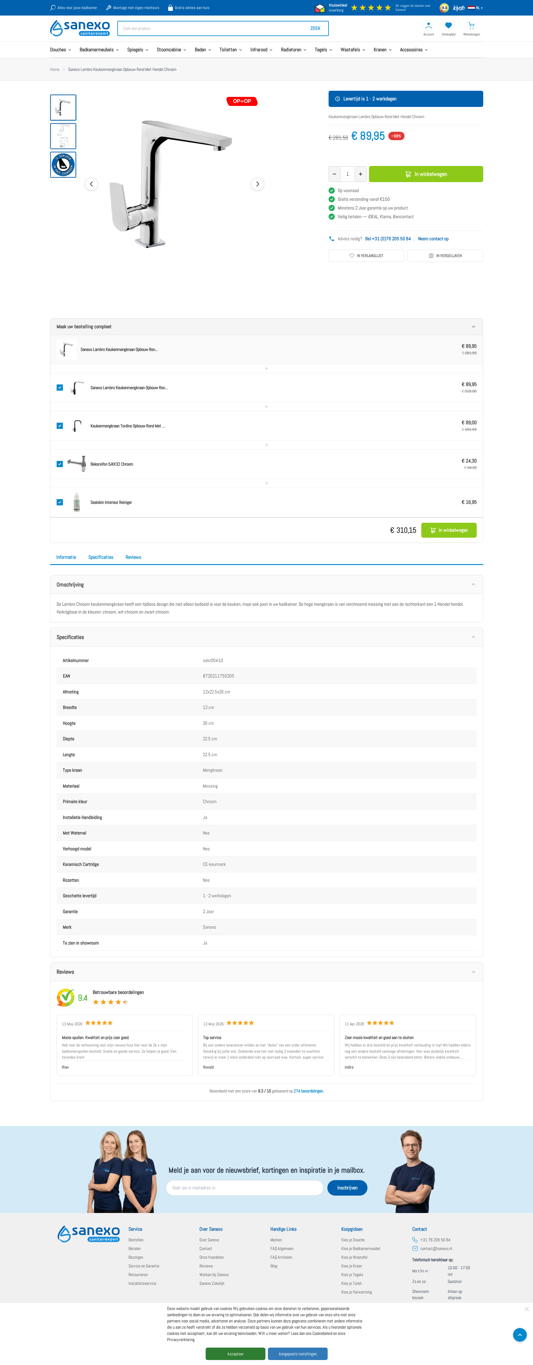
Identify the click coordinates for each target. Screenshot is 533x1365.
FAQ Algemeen (281, 1248)
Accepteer (235, 1354)
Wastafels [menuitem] (350, 49)
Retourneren (138, 1274)
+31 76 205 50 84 (435, 1240)
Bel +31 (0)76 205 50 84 (388, 238)
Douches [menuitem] (58, 49)
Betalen (135, 1248)
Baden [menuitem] (200, 49)
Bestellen (136, 1240)
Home (54, 69)
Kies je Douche (353, 1240)
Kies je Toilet (351, 1283)
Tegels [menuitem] (321, 49)
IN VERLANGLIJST (370, 255)
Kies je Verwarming (356, 1292)
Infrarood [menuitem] (258, 49)
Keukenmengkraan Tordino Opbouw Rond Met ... (128, 426)
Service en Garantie (144, 1266)
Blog (273, 1266)
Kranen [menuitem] (380, 49)
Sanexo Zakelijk (211, 1283)
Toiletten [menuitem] (228, 49)
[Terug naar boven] (520, 1335)
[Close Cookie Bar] (527, 1309)
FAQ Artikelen (281, 1257)
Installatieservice (142, 1283)
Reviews (133, 557)
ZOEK (316, 28)
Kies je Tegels (352, 1274)
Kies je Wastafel (354, 1257)
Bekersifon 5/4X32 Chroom (112, 464)
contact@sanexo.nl (436, 1248)
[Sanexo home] (89, 1234)
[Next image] (257, 184)
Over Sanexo (209, 1240)
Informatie (66, 557)
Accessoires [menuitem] (411, 49)
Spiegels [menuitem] (135, 49)
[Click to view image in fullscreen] (174, 184)
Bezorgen (136, 1257)
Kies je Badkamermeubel (360, 1248)
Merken (276, 1240)
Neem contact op (433, 238)
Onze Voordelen (211, 1257)
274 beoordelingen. (309, 1091)
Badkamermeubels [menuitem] (97, 49)
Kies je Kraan (351, 1266)
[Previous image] (91, 184)
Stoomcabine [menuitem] (169, 49)
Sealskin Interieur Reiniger (111, 502)
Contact (205, 1248)
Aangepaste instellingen (298, 1354)
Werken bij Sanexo (214, 1274)
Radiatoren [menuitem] (291, 49)
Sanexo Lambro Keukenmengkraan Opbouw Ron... (119, 349)
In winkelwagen (431, 173)
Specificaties (100, 557)
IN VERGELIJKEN (449, 255)
